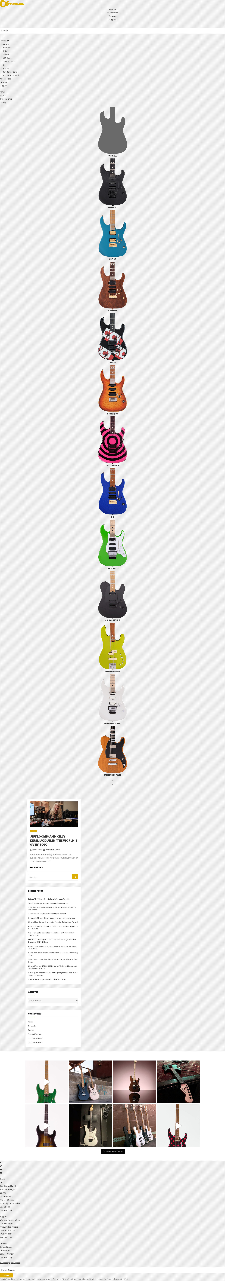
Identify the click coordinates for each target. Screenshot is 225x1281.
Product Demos (34, 1034)
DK (1, 1182)
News (2, 92)
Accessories (112, 12)
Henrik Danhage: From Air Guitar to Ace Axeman (48, 903)
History (3, 102)
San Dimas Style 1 (8, 1186)
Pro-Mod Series (7, 1200)
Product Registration (9, 1227)
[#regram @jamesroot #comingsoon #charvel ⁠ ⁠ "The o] (90, 1125)
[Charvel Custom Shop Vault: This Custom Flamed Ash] (46, 1082)
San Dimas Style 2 (8, 1189)
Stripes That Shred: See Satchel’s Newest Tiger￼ (48, 899)
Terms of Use (6, 1237)
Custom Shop (6, 99)
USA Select (5, 1207)
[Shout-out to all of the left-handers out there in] (90, 1082)
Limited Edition (6, 1196)
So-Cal (3, 1193)
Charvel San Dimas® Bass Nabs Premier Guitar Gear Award (53, 922)
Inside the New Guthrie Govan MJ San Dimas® (47, 914)
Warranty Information (10, 1220)
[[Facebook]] (0, 1162)
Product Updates (35, 1042)
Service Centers (7, 1254)
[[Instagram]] (1, 1173)
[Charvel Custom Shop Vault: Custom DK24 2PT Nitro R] (178, 1125)
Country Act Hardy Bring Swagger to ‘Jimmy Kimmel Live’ (51, 918)
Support (112, 19)
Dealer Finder (6, 1247)
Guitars (112, 9)
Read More (36, 867)
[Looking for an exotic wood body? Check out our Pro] (178, 1082)
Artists (3, 95)
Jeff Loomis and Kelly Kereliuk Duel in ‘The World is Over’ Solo (53, 841)
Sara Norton (37, 850)
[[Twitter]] (1, 1166)
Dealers (112, 16)
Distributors (5, 1250)
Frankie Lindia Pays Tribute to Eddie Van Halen (47, 979)
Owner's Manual (7, 1223)
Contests (32, 1026)
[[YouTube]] (1, 1169)
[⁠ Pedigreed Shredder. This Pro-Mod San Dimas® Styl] (134, 1082)
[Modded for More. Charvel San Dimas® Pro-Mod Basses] (134, 1125)
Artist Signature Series (10, 1203)
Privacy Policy (6, 1234)
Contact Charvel (7, 1230)
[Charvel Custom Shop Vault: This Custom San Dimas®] (46, 1125)
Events (31, 1030)
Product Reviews (35, 1038)
